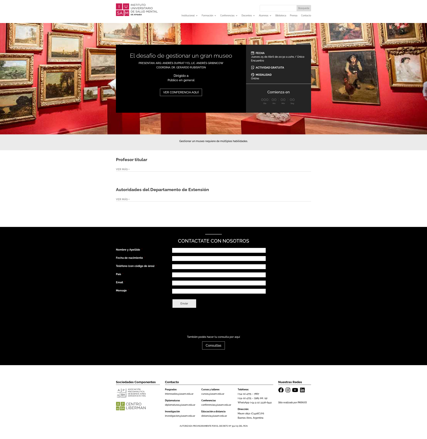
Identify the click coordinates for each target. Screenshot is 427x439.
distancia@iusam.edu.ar (214, 415)
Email (120, 282)
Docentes (247, 15)
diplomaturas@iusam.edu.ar (180, 404)
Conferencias (227, 15)
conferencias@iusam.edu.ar (216, 404)
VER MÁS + (123, 169)
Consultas (213, 345)
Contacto (306, 15)
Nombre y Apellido (129, 249)
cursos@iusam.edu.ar (212, 393)
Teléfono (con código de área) (136, 266)
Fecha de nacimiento (130, 257)
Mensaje (122, 290)
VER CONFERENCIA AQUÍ (181, 92)
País (119, 274)
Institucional (188, 15)
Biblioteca (280, 15)
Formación (207, 15)
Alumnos (263, 15)
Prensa (293, 15)
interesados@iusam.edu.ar (179, 393)
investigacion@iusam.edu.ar (180, 415)
